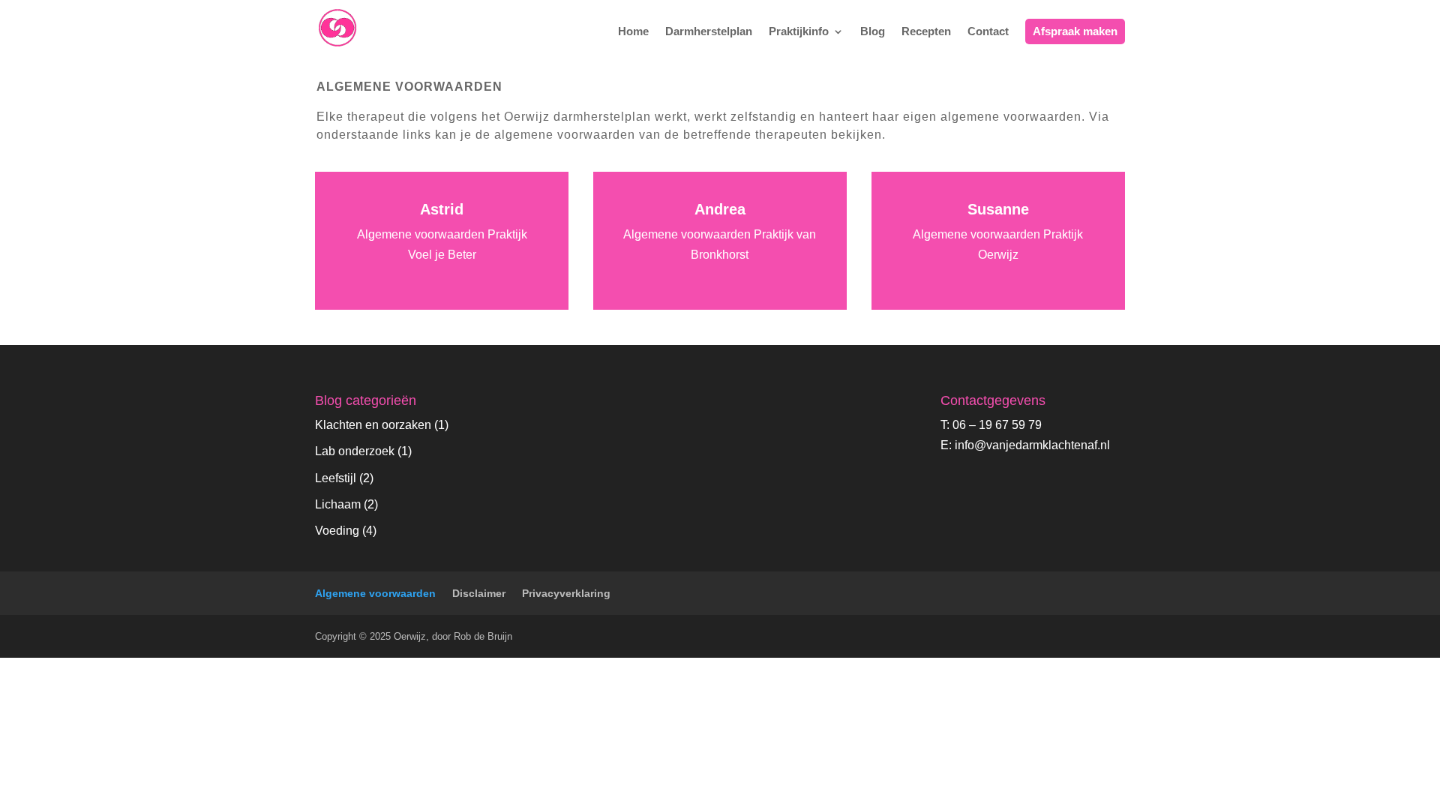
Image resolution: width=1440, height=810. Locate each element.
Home (633, 32)
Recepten (926, 32)
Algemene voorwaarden (375, 593)
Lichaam (338, 504)
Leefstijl (335, 478)
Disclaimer (479, 593)
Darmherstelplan (708, 32)
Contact (988, 32)
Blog (872, 32)
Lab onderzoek (354, 451)
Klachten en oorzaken (373, 424)
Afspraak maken (1075, 31)
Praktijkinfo (799, 32)
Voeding (337, 530)
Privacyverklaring (566, 593)
